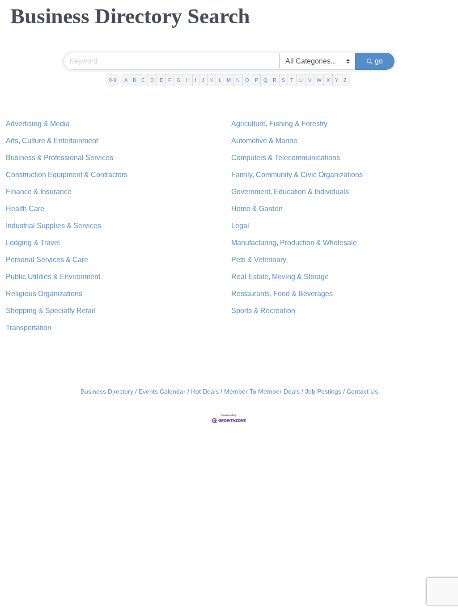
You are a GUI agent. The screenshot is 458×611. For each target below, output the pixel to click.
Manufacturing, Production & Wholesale (294, 242)
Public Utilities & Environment (53, 276)
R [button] (274, 80)
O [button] (247, 80)
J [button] (203, 80)
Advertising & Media (38, 123)
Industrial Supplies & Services (53, 225)
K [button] (211, 80)
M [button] (229, 80)
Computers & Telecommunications (285, 157)
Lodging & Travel (33, 242)
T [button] (291, 80)
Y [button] (336, 80)
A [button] (125, 80)
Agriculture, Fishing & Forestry (279, 123)
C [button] (143, 80)
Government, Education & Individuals (290, 191)
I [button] (195, 80)
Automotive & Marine (264, 140)
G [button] (179, 80)
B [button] (134, 80)
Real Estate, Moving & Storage (280, 276)
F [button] (169, 80)
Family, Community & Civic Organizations (297, 174)
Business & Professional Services (59, 157)
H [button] (188, 80)
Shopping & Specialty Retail (50, 310)
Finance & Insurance (39, 191)
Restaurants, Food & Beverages (282, 293)
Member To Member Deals (262, 391)
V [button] (309, 80)
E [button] (161, 80)
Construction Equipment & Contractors (66, 174)
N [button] (238, 80)
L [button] (220, 80)
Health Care (25, 208)
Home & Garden (257, 208)
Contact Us (362, 391)
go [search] (379, 61)
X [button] (328, 80)
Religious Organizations (44, 293)
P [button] (256, 80)
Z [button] (345, 80)
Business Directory (107, 391)
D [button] (152, 80)
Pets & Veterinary (258, 259)
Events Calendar (162, 391)
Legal (240, 225)
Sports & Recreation (263, 310)
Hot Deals (205, 391)
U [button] (301, 80)
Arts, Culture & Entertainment (52, 140)
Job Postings (323, 391)
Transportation (28, 327)
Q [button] (265, 80)
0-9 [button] (112, 80)
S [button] (283, 80)
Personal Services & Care (47, 259)
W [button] (319, 80)
